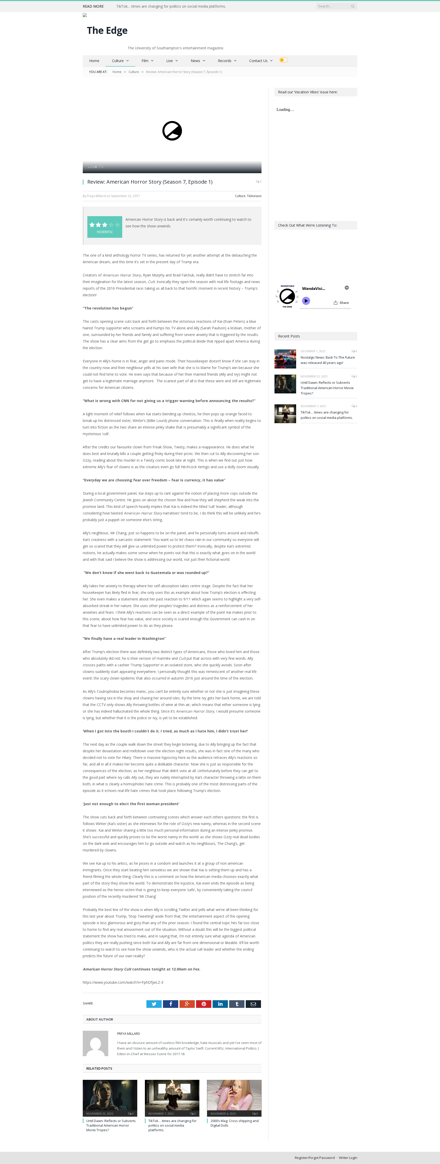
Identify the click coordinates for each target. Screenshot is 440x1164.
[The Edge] (105, 28)
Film (145, 60)
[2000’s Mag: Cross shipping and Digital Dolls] (234, 1097)
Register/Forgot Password (315, 1157)
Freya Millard (128, 1033)
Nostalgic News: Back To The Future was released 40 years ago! (328, 360)
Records (224, 60)
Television (254, 196)
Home (94, 60)
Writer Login (348, 1157)
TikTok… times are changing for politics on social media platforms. (171, 6)
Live (169, 60)
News (195, 60)
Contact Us (258, 60)
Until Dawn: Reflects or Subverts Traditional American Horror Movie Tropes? (111, 1125)
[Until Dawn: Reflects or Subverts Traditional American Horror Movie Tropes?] (110, 1097)
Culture (118, 60)
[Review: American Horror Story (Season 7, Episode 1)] (172, 131)
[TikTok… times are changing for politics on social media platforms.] (172, 1097)
